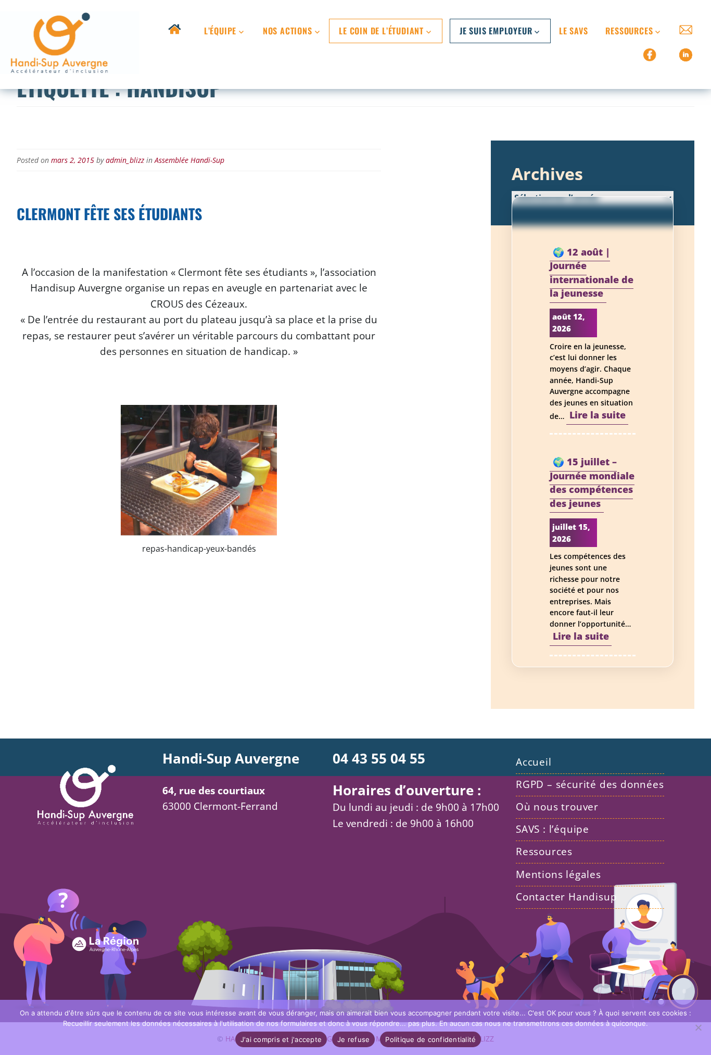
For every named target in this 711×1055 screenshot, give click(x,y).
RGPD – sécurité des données (590, 784)
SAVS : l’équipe (552, 829)
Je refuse (353, 1039)
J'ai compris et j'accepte (281, 1039)
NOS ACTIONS (287, 30)
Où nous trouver (557, 806)
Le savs (573, 30)
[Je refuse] (698, 1027)
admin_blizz (125, 160)
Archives (547, 173)
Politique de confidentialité (430, 1039)
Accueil (534, 762)
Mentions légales (558, 874)
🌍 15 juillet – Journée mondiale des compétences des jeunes (592, 483)
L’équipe (220, 30)
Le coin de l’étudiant (381, 30)
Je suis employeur (496, 30)
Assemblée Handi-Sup (189, 160)
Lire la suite (598, 417)
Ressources (629, 30)
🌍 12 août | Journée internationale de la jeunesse (591, 272)
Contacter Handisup (566, 896)
